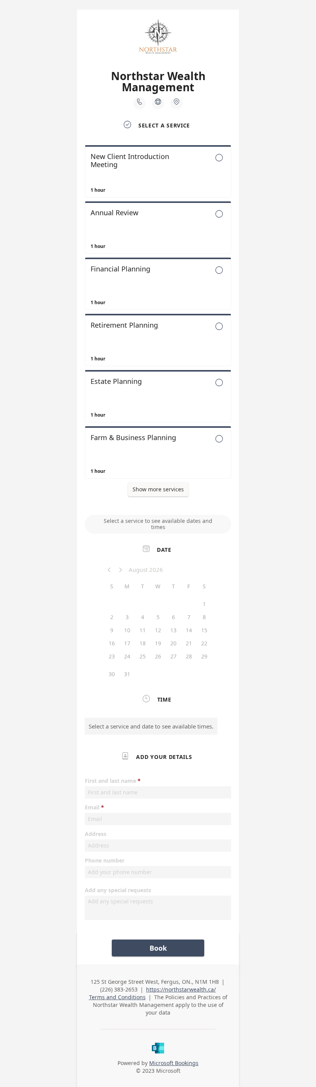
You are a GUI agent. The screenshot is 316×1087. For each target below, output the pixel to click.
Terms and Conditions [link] (117, 997)
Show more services (158, 489)
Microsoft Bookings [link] (173, 1063)
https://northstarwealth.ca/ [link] (181, 989)
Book (158, 948)
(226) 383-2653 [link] (119, 989)
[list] (158, 313)
